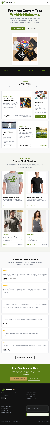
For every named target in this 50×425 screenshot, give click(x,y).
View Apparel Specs (7, 116)
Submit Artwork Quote (18, 378)
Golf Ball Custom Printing (31, 398)
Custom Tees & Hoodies (31, 392)
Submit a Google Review (25, 357)
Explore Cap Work (40, 116)
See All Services (34, 378)
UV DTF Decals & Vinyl (30, 396)
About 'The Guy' (4, 408)
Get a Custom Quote (5, 410)
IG (5, 398)
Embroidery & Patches (30, 394)
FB (2, 398)
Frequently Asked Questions (6, 406)
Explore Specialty (25, 145)
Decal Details (7, 145)
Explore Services (32, 28)
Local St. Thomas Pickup (6, 412)
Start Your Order (18, 28)
